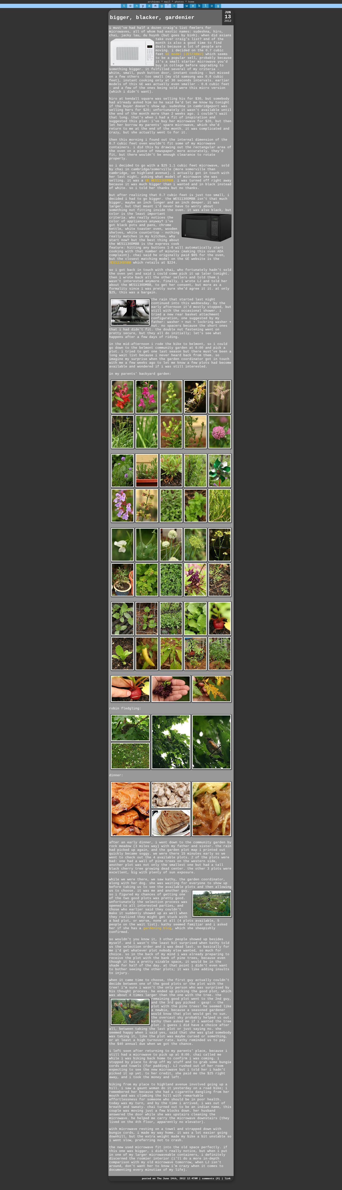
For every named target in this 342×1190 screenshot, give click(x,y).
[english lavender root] (171, 487)
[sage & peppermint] (171, 522)
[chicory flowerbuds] (195, 448)
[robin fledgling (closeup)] (211, 768)
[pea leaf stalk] (146, 561)
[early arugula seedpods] (219, 522)
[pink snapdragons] (146, 413)
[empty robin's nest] (130, 740)
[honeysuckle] (195, 413)
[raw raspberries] (146, 596)
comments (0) (211, 1178)
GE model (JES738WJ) (184, 54)
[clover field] (195, 596)
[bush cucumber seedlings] (122, 635)
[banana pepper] (146, 670)
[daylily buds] (122, 448)
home (191, 2)
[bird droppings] (130, 768)
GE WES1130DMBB (159, 180)
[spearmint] (195, 522)
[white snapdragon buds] (171, 413)
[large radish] (219, 635)
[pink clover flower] (219, 448)
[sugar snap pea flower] (122, 561)
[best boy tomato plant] (195, 670)
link (228, 1178)
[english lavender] (146, 487)
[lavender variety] (122, 487)
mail (167, 2)
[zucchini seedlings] (146, 635)
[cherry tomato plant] (219, 670)
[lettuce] (122, 670)
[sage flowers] (122, 522)
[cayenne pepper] (171, 670)
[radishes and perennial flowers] (171, 635)
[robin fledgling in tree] (171, 768)
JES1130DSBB (120, 263)
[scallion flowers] (171, 561)
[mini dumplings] (171, 808)
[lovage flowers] (219, 561)
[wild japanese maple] (122, 596)
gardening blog (157, 928)
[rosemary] (195, 487)
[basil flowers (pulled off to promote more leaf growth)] (171, 701)
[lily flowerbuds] (171, 448)
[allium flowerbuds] (146, 448)
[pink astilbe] (219, 413)
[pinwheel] (219, 487)
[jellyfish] (211, 836)
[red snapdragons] (122, 413)
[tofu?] (130, 836)
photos (179, 2)
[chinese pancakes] (171, 836)
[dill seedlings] (219, 596)
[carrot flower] (195, 561)
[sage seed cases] (146, 522)
